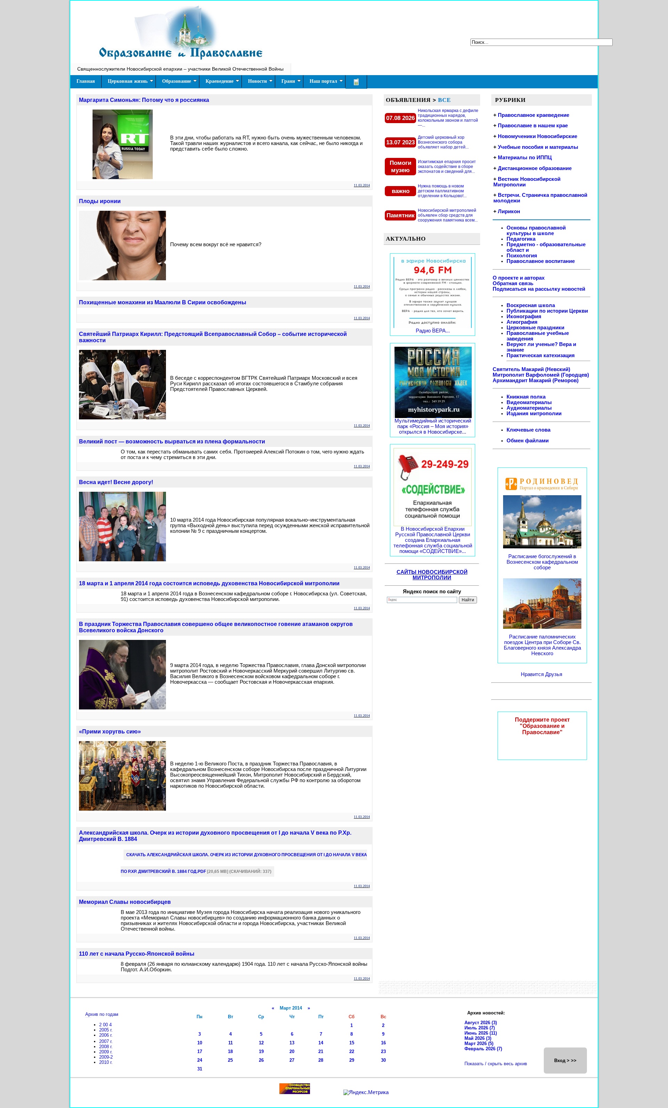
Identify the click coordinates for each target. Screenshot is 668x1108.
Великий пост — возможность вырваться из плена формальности (172, 441)
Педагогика (521, 239)
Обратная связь (513, 283)
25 (230, 1060)
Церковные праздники (535, 327)
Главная (86, 81)
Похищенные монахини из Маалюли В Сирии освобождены (162, 302)
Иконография (524, 316)
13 (291, 1042)
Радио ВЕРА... (433, 331)
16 (383, 1042)
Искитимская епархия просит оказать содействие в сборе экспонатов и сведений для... (447, 166)
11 (230, 1042)
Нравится (533, 674)
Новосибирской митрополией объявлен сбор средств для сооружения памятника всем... (448, 215)
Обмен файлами (528, 440)
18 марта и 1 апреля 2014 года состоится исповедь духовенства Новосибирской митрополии (209, 583)
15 (351, 1042)
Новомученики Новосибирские (537, 136)
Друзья (553, 674)
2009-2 (106, 1057)
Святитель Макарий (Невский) (531, 369)
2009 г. (106, 1051)
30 (383, 1060)
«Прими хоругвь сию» (110, 731)
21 (320, 1051)
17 (199, 1051)
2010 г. (106, 1062)
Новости (257, 81)
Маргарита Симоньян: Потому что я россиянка (144, 100)
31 (199, 1068)
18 (230, 1051)
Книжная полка (526, 397)
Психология (522, 255)
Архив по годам (101, 1014)
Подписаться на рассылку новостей (539, 289)
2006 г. (106, 1035)
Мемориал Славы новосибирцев (125, 902)
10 (199, 1042)
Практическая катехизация (541, 355)
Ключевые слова (528, 430)
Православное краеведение (533, 115)
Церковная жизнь (128, 81)
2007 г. (106, 1041)
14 (320, 1042)
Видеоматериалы (529, 402)
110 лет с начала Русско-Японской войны (136, 954)
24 (199, 1060)
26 (261, 1060)
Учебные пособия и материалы (538, 147)
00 (106, 1024)
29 (351, 1060)
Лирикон (509, 211)
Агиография (522, 322)
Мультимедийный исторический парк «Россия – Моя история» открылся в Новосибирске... (433, 426)
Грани (288, 81)
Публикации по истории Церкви (547, 311)
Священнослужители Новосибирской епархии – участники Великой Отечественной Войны (180, 69)
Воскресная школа (531, 305)
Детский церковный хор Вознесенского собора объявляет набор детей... (443, 142)
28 (320, 1060)
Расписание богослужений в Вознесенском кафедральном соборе (542, 562)
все (444, 99)
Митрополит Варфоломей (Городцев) (541, 375)
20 (291, 1051)
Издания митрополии (534, 413)
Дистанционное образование (535, 168)
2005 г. (106, 1030)
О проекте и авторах (518, 278)
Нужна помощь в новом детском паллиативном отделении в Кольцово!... (442, 191)
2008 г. (106, 1046)
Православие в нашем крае (533, 125)
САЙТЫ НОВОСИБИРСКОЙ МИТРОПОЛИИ (432, 574)
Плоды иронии (100, 201)
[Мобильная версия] (356, 82)
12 (261, 1042)
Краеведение (219, 81)
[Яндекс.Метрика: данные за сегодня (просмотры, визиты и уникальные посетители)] (366, 1092)
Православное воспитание (541, 261)
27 (291, 1060)
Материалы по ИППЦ (525, 157)
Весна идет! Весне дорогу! (116, 482)
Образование (176, 81)
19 (261, 1051)
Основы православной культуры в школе (536, 230)
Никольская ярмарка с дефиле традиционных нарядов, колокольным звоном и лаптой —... (448, 118)
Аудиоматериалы (529, 408)
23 (383, 1051)
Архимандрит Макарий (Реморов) (536, 380)
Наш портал (323, 81)
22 (351, 1051)
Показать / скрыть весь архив (495, 1063)
